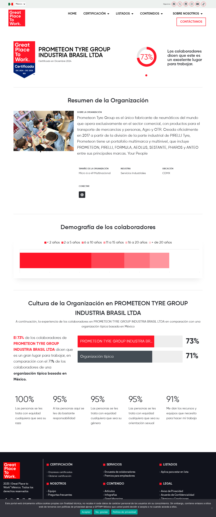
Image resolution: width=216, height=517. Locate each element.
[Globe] (82, 194)
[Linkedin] (185, 4)
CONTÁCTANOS (191, 21)
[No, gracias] (211, 508)
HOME (72, 13)
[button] (70, 133)
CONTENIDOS (149, 13)
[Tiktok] (203, 4)
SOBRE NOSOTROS (186, 13)
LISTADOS (123, 13)
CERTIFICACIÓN (94, 13)
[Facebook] (174, 4)
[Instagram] (191, 4)
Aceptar (86, 512)
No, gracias (102, 512)
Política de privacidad (124, 512)
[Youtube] (197, 4)
